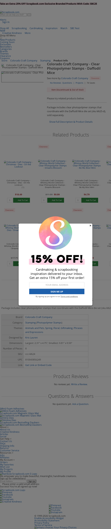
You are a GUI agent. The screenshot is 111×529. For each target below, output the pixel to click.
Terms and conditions (69, 296)
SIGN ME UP (57, 291)
